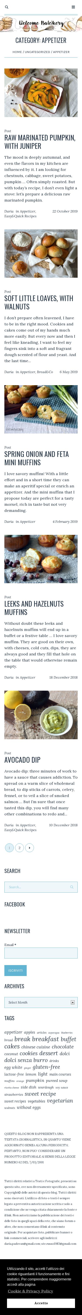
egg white (13, 1067)
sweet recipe (40, 1094)
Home (17, 52)
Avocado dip (22, 759)
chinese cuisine (35, 1047)
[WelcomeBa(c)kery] (41, 24)
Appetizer (27, 211)
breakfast (45, 1039)
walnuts (9, 1108)
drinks (54, 1061)
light (43, 1074)
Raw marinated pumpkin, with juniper (39, 141)
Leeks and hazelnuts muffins (34, 607)
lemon (31, 1074)
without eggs (29, 1107)
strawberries (13, 1094)
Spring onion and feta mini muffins (36, 458)
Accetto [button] (41, 1303)
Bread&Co (45, 372)
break (22, 1039)
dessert (48, 1053)
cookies (29, 1053)
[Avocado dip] (41, 714)
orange (20, 1081)
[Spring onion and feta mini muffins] (41, 408)
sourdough (46, 1087)
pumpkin (35, 1080)
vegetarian (60, 1101)
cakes (12, 1046)
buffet (68, 1039)
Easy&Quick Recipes (20, 216)
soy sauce (62, 1087)
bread (8, 1040)
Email (10, 945)
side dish (28, 1087)
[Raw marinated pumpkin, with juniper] (41, 92)
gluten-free (46, 1067)
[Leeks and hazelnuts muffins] (41, 558)
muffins (9, 1081)
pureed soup (56, 1080)
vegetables (36, 1101)
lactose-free (14, 1074)
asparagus (53, 1032)
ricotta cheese (11, 1087)
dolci (65, 1053)
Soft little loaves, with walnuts (38, 302)
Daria (9, 211)
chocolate (63, 1046)
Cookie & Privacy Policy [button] (30, 1291)
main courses (60, 1074)
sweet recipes (15, 1101)
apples (29, 1032)
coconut (11, 1053)
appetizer (13, 1032)
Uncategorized (37, 52)
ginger (27, 1067)
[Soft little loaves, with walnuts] (41, 253)
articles (42, 1032)
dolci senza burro (26, 1060)
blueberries (67, 1032)
